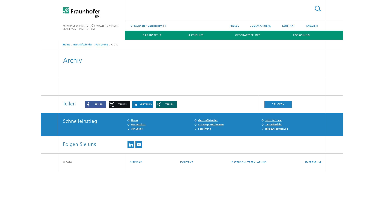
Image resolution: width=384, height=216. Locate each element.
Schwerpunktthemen (211, 124)
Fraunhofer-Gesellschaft (148, 25)
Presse (234, 25)
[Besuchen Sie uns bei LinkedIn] (131, 144)
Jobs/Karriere (260, 25)
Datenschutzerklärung (249, 162)
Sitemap (136, 162)
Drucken (278, 104)
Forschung (301, 35)
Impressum (313, 162)
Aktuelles (195, 35)
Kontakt (288, 25)
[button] (95, 104)
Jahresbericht (273, 124)
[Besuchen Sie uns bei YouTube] (138, 144)
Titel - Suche (317, 8)
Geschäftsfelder (247, 35)
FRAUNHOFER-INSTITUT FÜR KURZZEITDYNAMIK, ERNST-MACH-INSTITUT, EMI (91, 27)
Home (66, 44)
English (312, 25)
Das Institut (152, 35)
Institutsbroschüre (276, 128)
